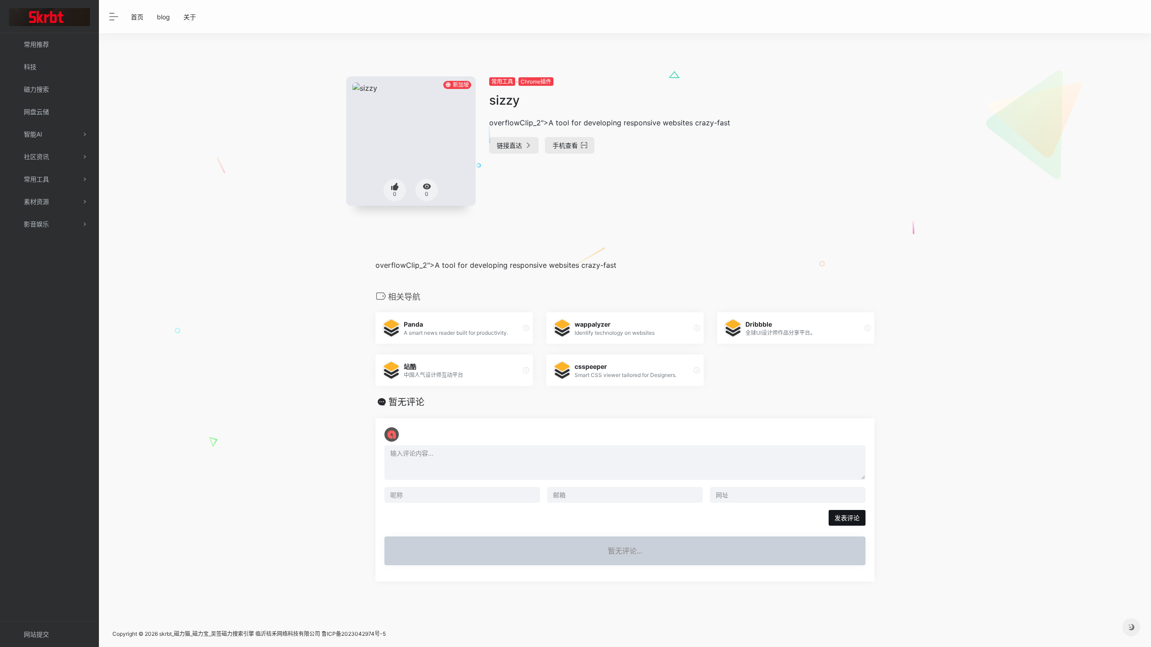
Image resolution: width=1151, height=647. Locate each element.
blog (163, 17)
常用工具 (502, 81)
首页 (137, 17)
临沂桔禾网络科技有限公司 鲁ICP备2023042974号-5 (320, 633)
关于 (189, 17)
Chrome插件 (536, 81)
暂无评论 (406, 402)
